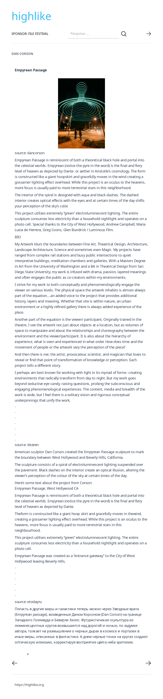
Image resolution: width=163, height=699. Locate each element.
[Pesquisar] (124, 34)
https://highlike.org (29, 685)
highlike (31, 16)
